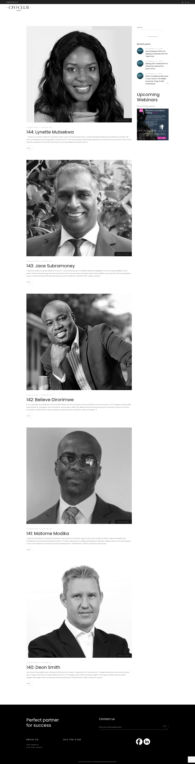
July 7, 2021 (123, 655)
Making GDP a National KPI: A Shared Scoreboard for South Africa (156, 66)
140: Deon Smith (43, 667)
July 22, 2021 (123, 388)
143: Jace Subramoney (50, 266)
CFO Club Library (34, 747)
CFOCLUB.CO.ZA (88, 762)
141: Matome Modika (47, 533)
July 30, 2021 (123, 120)
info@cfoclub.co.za (12, 2)
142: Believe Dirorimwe (50, 400)
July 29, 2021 (123, 254)
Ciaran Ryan (32, 127)
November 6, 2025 (153, 73)
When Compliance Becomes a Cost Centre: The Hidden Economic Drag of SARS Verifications (156, 80)
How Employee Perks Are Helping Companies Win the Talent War (156, 53)
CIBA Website (32, 745)
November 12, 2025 (154, 49)
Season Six (46, 127)
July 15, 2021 (123, 522)
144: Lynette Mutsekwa (50, 132)
